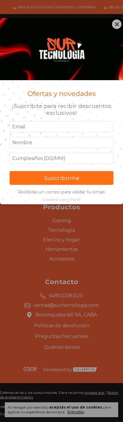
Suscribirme (61, 178)
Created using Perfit (61, 199)
